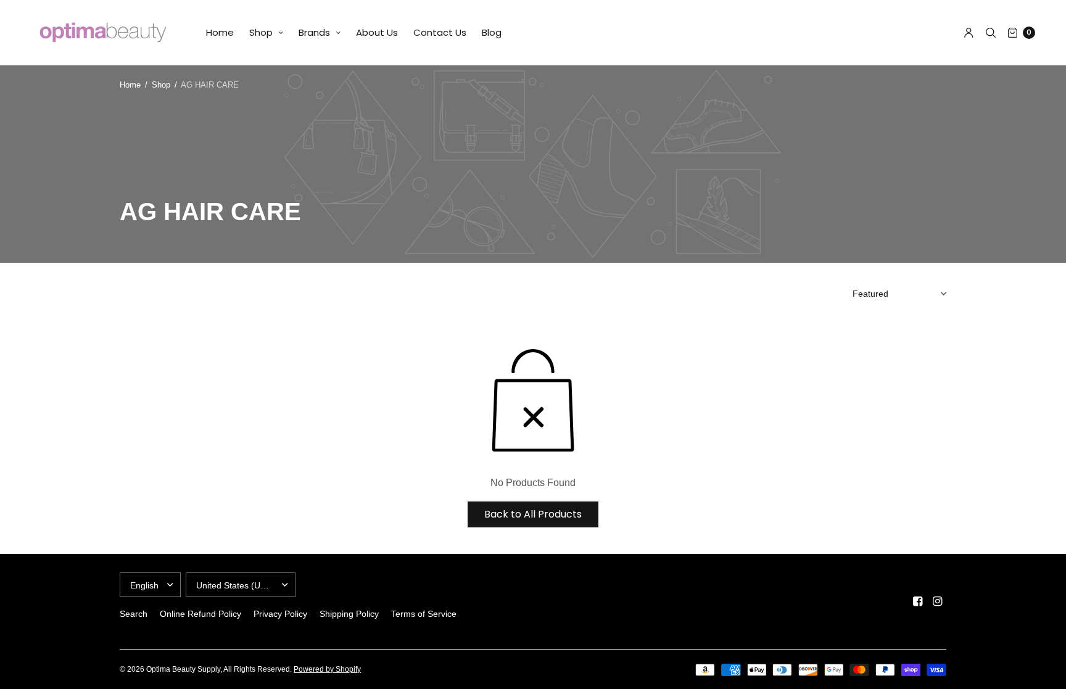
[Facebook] (917, 601)
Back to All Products (533, 514)
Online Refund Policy (200, 614)
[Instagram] (937, 601)
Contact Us (439, 32)
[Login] (968, 33)
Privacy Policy (280, 614)
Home (220, 32)
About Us (377, 32)
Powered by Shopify (327, 669)
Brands (314, 32)
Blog (492, 32)
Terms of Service (424, 614)
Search (133, 614)
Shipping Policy (349, 614)
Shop (261, 32)
